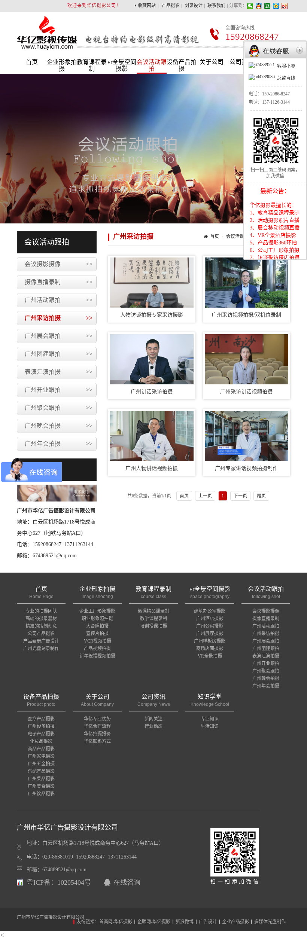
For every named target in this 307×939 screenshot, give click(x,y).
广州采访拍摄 (58, 318)
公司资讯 (241, 62)
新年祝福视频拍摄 (97, 656)
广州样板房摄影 (209, 641)
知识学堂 (210, 700)
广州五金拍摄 (41, 763)
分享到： (238, 5)
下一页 (240, 496)
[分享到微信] (250, 6)
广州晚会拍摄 (58, 426)
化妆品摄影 (41, 741)
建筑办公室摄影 (209, 611)
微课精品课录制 (153, 611)
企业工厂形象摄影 (97, 611)
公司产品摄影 (41, 633)
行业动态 (153, 726)
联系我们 (216, 5)
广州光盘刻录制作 (41, 648)
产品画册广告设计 (41, 641)
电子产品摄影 (41, 734)
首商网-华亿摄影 (115, 922)
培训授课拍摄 (153, 626)
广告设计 (208, 922)
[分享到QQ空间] (276, 6)
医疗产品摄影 (41, 719)
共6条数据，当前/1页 (149, 496)
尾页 (261, 496)
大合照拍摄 (97, 626)
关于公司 (212, 62)
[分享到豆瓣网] (267, 6)
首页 (32, 62)
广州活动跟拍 (58, 300)
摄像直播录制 (58, 282)
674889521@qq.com (64, 869)
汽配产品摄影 (41, 771)
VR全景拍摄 (210, 656)
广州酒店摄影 (209, 618)
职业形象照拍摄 (97, 618)
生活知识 (210, 726)
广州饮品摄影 (41, 793)
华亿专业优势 (97, 719)
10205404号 (74, 882)
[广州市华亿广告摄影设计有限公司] (47, 44)
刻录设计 (194, 5)
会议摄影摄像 (58, 264)
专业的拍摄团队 (41, 611)
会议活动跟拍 (152, 65)
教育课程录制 (92, 65)
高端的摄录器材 (41, 618)
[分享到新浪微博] (285, 6)
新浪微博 (185, 922)
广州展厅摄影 (209, 633)
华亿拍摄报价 (97, 734)
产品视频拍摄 (97, 648)
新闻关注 (153, 719)
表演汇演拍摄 (58, 372)
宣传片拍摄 (97, 633)
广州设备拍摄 (41, 726)
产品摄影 (171, 5)
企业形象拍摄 (62, 65)
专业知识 (210, 719)
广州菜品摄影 (41, 778)
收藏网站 (147, 5)
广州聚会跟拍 (58, 408)
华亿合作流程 (97, 726)
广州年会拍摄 (58, 443)
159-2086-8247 (276, 94)
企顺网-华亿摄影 (153, 922)
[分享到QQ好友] (259, 6)
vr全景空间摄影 (121, 65)
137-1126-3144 (276, 102)
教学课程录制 (153, 618)
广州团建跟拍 (58, 354)
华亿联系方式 (97, 741)
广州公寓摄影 (209, 626)
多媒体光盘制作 (270, 922)
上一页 (205, 496)
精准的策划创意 (41, 626)
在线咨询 (126, 882)
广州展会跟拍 (58, 336)
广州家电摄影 (41, 756)
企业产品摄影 (235, 922)
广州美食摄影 (41, 786)
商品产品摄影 (41, 748)
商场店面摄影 (209, 648)
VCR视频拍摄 (97, 641)
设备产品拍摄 (182, 65)
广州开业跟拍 (58, 390)
